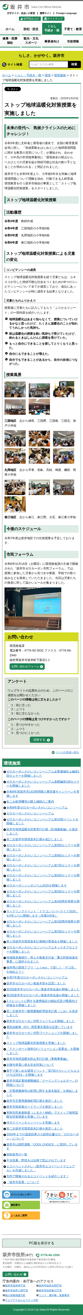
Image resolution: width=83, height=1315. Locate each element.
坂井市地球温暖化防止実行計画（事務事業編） (37, 1058)
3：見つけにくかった (25, 733)
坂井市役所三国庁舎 (16, 1290)
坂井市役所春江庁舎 (50, 1290)
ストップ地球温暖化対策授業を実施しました (36, 1043)
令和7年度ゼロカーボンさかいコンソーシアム (37, 977)
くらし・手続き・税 (27, 75)
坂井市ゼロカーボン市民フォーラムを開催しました (40, 1021)
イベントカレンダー (21, 1194)
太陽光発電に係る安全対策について (30, 1064)
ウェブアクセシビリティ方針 (21, 1300)
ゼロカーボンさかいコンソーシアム (30, 813)
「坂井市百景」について (22, 1182)
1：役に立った (21, 705)
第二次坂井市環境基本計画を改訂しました (34, 839)
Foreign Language (66, 13)
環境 (48, 75)
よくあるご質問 (19, 1215)
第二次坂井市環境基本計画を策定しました (34, 1128)
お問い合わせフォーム (25, 666)
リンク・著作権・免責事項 (54, 1295)
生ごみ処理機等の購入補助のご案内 (30, 801)
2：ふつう (18, 709)
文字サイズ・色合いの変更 (21, 13)
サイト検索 (14, 64)
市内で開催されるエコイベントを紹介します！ (37, 1176)
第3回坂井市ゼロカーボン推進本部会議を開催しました (43, 989)
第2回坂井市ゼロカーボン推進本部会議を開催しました (43, 995)
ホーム (6, 75)
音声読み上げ (31, 18)
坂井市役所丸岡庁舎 (50, 1285)
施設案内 (15, 1205)
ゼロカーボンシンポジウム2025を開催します (36, 885)
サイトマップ (55, 18)
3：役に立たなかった (25, 713)
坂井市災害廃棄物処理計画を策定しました (34, 1100)
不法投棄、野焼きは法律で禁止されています (36, 1160)
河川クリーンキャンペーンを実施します (33, 1122)
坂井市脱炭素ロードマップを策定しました (34, 1106)
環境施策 (60, 75)
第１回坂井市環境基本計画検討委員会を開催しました (42, 941)
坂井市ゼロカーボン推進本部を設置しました (36, 983)
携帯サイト (46, 13)
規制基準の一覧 (16, 1154)
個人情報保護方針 (15, 1295)
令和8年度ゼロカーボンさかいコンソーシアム (37, 807)
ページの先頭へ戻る (67, 752)
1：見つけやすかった (25, 724)
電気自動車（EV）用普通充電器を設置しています (39, 1027)
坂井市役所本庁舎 (15, 1285)
